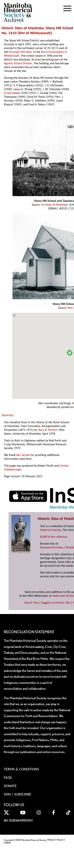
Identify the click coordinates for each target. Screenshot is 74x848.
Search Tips (31, 602)
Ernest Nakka (12, 93)
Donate (10, 786)
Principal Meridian (20, 52)
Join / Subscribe (17, 794)
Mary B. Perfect (47, 430)
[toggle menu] (67, 7)
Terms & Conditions (21, 769)
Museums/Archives (51, 547)
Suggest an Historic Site (55, 602)
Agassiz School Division (18, 63)
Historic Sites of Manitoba (23, 28)
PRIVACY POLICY (56, 839)
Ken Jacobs (23, 455)
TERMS (7, 842)
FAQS (8, 778)
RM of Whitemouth (35, 33)
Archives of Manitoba (54, 204)
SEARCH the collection (53, 537)
